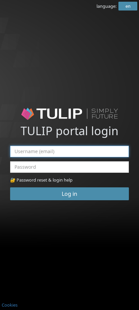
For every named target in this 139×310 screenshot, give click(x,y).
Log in (69, 194)
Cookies (10, 305)
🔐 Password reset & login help (41, 180)
